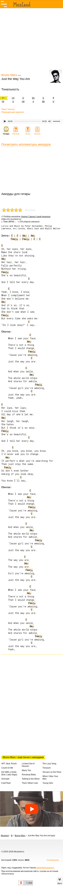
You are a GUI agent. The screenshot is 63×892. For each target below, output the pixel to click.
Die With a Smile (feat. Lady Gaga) (9, 773)
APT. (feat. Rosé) (9, 763)
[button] (31, 809)
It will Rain (6, 783)
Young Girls (48, 783)
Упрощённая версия (12, 112)
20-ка (28, 134)
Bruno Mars (9, 75)
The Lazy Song (49, 763)
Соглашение (53, 860)
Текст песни (7, 109)
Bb (43, 101)
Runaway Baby (29, 774)
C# (13, 98)
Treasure (47, 768)
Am (24, 235)
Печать (37, 134)
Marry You (26, 770)
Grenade (5, 779)
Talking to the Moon (31, 779)
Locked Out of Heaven (28, 764)
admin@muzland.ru (45, 867)
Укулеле (15, 134)
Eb (33, 98)
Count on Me (7, 768)
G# (23, 101)
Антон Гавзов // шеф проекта (35, 216)
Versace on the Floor (52, 772)
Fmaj (14, 239)
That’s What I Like (30, 783)
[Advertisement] (31, 40)
